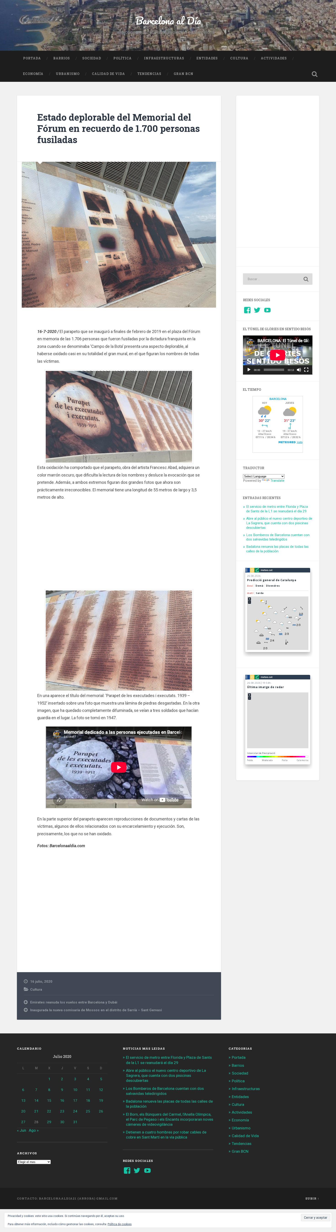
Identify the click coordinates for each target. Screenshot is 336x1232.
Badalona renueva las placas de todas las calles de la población (277, 549)
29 (49, 1122)
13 (23, 1101)
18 (88, 1101)
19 (101, 1101)
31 (75, 1122)
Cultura (239, 58)
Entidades (207, 58)
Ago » (34, 1130)
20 (23, 1111)
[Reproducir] (249, 369)
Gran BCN (183, 74)
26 (101, 1111)
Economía (33, 74)
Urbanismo (68, 74)
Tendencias (149, 74)
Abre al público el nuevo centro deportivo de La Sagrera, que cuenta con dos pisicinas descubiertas (279, 523)
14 (36, 1101)
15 (49, 1101)
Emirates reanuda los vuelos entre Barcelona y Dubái (73, 1002)
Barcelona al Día (168, 20)
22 (49, 1111)
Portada (32, 58)
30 (62, 1122)
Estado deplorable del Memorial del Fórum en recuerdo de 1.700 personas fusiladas (118, 128)
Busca (314, 74)
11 (88, 1090)
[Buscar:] (277, 279)
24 (75, 1111)
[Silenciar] (299, 369)
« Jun (21, 1130)
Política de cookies (120, 1224)
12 (101, 1090)
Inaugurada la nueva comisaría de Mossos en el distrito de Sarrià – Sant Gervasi (96, 1010)
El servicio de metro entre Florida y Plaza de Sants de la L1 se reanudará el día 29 (277, 509)
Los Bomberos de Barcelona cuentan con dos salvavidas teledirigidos (277, 537)
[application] (277, 355)
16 (62, 1101)
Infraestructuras (164, 58)
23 (62, 1111)
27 (23, 1122)
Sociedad (91, 58)
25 (88, 1111)
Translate (277, 481)
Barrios (61, 58)
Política (122, 58)
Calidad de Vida (108, 74)
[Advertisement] (118, 544)
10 (75, 1090)
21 (36, 1111)
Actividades (274, 58)
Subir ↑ (312, 1198)
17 (75, 1101)
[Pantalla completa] (306, 369)
